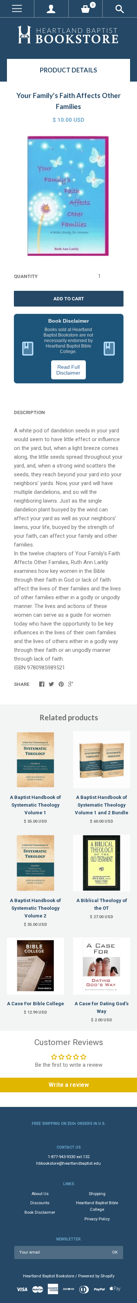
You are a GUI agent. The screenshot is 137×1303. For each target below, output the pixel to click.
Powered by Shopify (96, 1276)
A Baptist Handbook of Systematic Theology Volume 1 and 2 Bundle (101, 805)
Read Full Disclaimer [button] (68, 370)
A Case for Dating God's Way (102, 1007)
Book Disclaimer (39, 1212)
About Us (40, 1193)
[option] (68, 196)
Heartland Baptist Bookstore (48, 1276)
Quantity (26, 276)
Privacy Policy (97, 1219)
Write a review (69, 1084)
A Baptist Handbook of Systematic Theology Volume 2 (35, 908)
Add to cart (68, 298)
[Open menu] (17, 8)
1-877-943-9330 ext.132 (69, 1156)
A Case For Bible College (35, 1003)
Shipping (97, 1193)
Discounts (39, 1203)
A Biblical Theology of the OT (101, 904)
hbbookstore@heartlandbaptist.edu (68, 1163)
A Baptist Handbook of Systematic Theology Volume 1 (35, 805)
